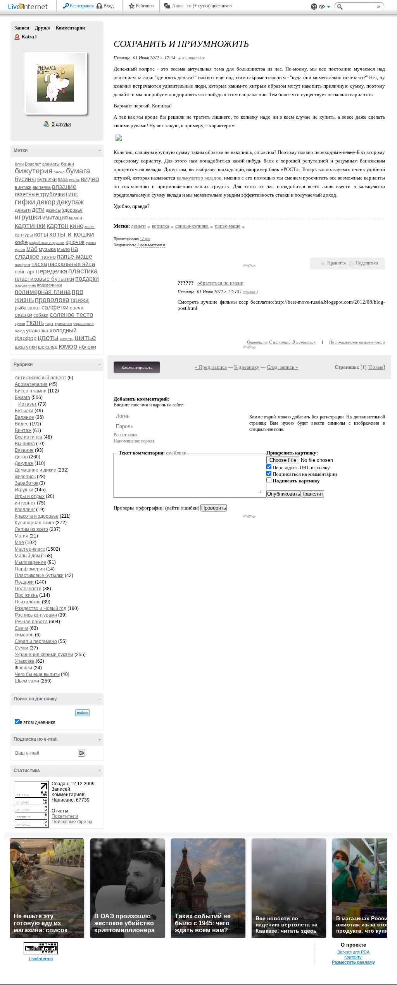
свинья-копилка (192, 226)
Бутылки (24, 410)
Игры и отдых (30, 496)
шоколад (47, 347)
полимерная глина (43, 292)
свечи (76, 308)
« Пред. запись (211, 367)
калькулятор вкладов (199, 178)
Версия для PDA (353, 952)
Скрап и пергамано (36, 641)
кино (76, 226)
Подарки (24, 582)
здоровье (72, 210)
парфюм (22, 265)
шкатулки (26, 347)
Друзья (42, 28)
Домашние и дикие (35, 470)
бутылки (47, 179)
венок (74, 180)
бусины (25, 179)
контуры (24, 235)
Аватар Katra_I (55, 83)
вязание (64, 186)
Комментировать (136, 367)
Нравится (336, 263)
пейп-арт (25, 272)
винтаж (23, 187)
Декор (21, 457)
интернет (25, 503)
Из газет (27, 404)
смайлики (176, 453)
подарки (87, 278)
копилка (160, 226)
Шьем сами (27, 681)
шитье (85, 338)
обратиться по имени (220, 283)
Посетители (65, 816)
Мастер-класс (30, 549)
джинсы (53, 210)
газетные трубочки (40, 194)
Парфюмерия (30, 569)
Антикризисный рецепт (40, 377)
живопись (25, 476)
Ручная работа (31, 621)
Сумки (21, 648)
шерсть (66, 339)
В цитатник (304, 342)
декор (45, 202)
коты (41, 234)
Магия (21, 536)
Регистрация (82, 6)
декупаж (70, 202)
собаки (40, 315)
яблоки (87, 347)
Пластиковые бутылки (39, 575)
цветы (48, 338)
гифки (25, 202)
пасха (39, 264)
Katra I (17, 37)
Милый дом (27, 555)
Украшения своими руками (44, 654)
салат (34, 308)
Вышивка (25, 443)
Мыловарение (30, 562)
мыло (63, 249)
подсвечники (49, 285)
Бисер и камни (31, 391)
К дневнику (246, 367)
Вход (109, 6)
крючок (75, 241)
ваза (63, 179)
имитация (55, 217)
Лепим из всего (31, 529)
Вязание (24, 450)
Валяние (24, 417)
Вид (324, 8)
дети (38, 209)
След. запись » (282, 367)
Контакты (353, 957)
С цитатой (280, 342)
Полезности (28, 588)
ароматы (51, 164)
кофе (21, 242)
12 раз (145, 239)
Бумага (22, 397)
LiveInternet (29, 7)
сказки (23, 314)
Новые (376, 367)
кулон (20, 249)
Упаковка (25, 661)
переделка (51, 271)
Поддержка (314, 6)
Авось (178, 6)
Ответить (257, 342)
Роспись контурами (36, 615)
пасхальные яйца (71, 264)
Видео (22, 424)
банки (67, 164)
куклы (91, 242)
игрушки (28, 217)
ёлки (19, 164)
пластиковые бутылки (44, 278)
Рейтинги (145, 6)
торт (49, 323)
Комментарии (70, 28)
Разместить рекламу (353, 962)
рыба (20, 308)
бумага (78, 171)
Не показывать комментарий (357, 342)
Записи (21, 28)
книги (90, 227)
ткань (35, 323)
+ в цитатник (191, 57)
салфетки (55, 307)
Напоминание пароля (134, 441)
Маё (19, 542)
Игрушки (24, 489)
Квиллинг (25, 509)
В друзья (61, 124)
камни (75, 218)
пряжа (80, 300)
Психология (28, 602)
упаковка (37, 330)
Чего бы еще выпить (37, 674)
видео (90, 179)
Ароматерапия (31, 384)
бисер (59, 172)
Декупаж (24, 463)
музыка (47, 249)
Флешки (23, 667)
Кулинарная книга (34, 522)
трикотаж (63, 323)
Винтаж (23, 430)
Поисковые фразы (72, 821)
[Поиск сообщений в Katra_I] (82, 712)
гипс (72, 194)
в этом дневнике (37, 722)
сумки (20, 323)
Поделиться (367, 263)
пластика (83, 271)
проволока (52, 300)
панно (48, 257)
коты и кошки (71, 234)
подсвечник (25, 285)
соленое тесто (71, 314)
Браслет (33, 164)
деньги (23, 210)
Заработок (26, 483)
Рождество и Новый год (40, 608)
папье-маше (74, 256)
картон (58, 226)
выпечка (42, 187)
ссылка (249, 291)
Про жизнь (26, 595)
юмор (68, 346)
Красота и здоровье (37, 516)
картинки (30, 225)
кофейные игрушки (46, 242)
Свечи (21, 628)
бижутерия (33, 171)
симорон (24, 635)
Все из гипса (28, 437)
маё (32, 248)
